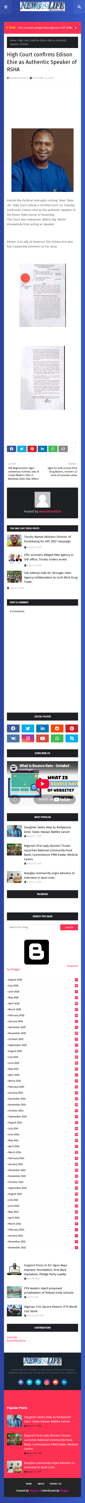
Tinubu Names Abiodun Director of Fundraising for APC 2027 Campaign (47, 539)
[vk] (13, 738)
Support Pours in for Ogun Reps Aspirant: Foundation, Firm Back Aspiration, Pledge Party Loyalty (45, 1269)
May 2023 (43, 1211)
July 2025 (43, 1057)
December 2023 (43, 1170)
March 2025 (43, 1080)
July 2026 (43, 985)
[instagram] (28, 738)
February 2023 (42, 1229)
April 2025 (43, 1074)
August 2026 (42, 979)
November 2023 (43, 1176)
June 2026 (42, 991)
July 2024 (43, 1128)
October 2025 (43, 1039)
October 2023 (43, 1182)
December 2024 (43, 1098)
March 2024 (43, 1152)
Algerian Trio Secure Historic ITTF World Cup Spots (50, 1309)
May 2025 (43, 1068)
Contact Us (55, 1484)
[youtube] (42, 738)
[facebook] (13, 728)
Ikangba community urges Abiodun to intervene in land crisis (49, 875)
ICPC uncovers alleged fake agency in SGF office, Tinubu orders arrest (48, 557)
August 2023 (43, 1193)
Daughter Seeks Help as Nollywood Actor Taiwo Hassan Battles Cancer (47, 830)
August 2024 (43, 1122)
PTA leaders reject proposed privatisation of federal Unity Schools (49, 1290)
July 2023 (43, 1199)
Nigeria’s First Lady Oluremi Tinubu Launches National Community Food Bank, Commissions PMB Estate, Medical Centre (51, 852)
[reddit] (57, 728)
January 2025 (43, 1092)
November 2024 (43, 1104)
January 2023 (42, 1235)
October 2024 (43, 1110)
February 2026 (43, 1015)
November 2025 (43, 1033)
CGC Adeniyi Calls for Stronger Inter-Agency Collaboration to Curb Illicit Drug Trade (50, 577)
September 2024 (43, 1116)
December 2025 (43, 1027)
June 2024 (43, 1134)
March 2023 (42, 1223)
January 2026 (42, 1021)
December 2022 (42, 1241)
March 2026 (43, 1009)
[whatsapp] (57, 738)
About (41, 1484)
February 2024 (43, 1158)
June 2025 (43, 1062)
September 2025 (43, 1045)
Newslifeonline (19, 77)
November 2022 (42, 1247)
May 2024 (43, 1140)
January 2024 (43, 1164)
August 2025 (43, 1051)
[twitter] (28, 728)
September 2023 (43, 1187)
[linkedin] (42, 728)
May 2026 (43, 997)
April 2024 (43, 1146)
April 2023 (42, 1217)
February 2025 (43, 1086)
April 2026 (43, 1003)
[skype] (71, 738)
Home (13, 40)
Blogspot (34, 1490)
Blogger (64, 1490)
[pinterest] (71, 728)
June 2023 (43, 1205)
